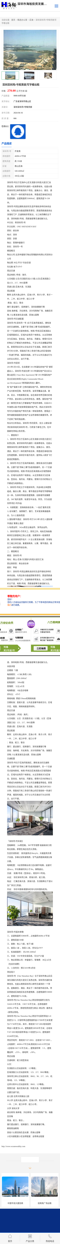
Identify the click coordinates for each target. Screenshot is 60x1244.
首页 (13, 20)
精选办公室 (22, 20)
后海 (31, 20)
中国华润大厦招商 (15, 1203)
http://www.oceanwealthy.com (13, 1146)
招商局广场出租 (44, 1203)
